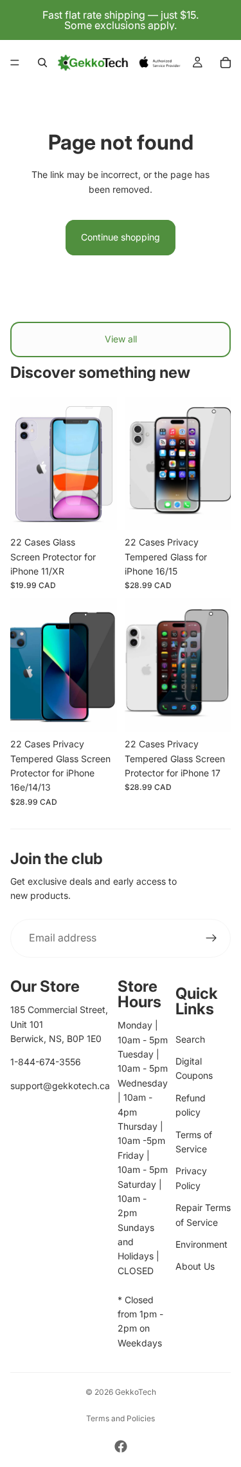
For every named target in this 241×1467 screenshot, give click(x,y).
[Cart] (225, 62)
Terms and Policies (120, 1418)
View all (121, 338)
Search (190, 1039)
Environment (201, 1244)
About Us (195, 1266)
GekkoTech (135, 1392)
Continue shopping (120, 236)
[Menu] (15, 62)
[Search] (42, 62)
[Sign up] (211, 938)
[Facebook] (121, 1446)
